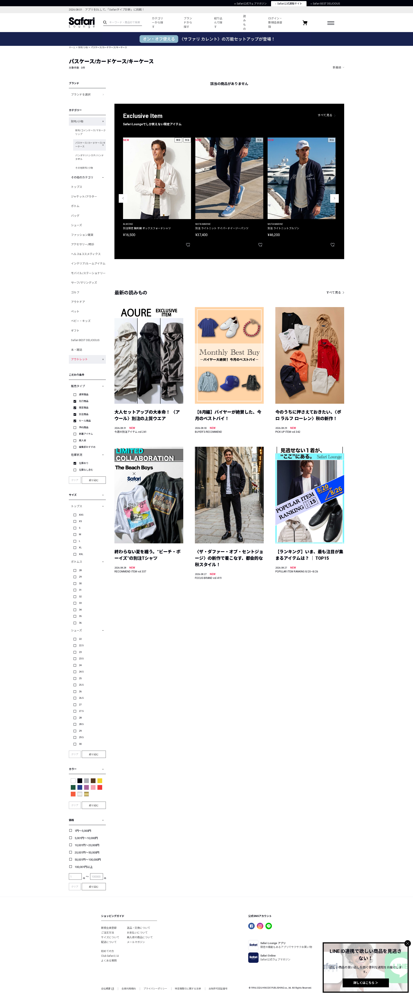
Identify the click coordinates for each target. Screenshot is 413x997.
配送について (109, 942)
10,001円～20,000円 (87, 845)
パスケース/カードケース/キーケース (90, 145)
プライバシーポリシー (155, 988)
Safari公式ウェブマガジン (252, 3)
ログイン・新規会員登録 (275, 22)
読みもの (244, 23)
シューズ (76, 225)
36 (80, 622)
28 (80, 570)
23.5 (81, 658)
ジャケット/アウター (84, 196)
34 (80, 609)
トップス (76, 187)
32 (80, 596)
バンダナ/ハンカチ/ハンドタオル (89, 157)
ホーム (72, 47)
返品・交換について (138, 927)
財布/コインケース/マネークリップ (90, 132)
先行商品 (83, 401)
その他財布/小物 (84, 168)
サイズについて (110, 937)
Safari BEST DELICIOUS (326, 3)
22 (80, 639)
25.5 (81, 684)
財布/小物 (83, 47)
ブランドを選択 (81, 94)
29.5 (81, 737)
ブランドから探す (188, 22)
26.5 (81, 698)
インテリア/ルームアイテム (88, 263)
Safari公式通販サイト (289, 3)
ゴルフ (75, 292)
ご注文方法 (107, 932)
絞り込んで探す (218, 22)
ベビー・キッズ (81, 321)
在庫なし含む (86, 469)
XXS (81, 514)
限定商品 (83, 407)
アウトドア (78, 301)
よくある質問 (109, 960)
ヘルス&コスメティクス (86, 254)
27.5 (81, 711)
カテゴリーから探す (157, 22)
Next (334, 198)
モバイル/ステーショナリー (88, 273)
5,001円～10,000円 (86, 838)
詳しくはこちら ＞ (365, 983)
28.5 (81, 724)
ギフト (75, 330)
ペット (75, 311)
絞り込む (94, 480)
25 (80, 678)
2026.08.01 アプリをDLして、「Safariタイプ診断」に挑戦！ (107, 9)
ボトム (75, 206)
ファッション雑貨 (82, 234)
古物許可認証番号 (218, 988)
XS (80, 521)
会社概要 (106, 988)
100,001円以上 (84, 867)
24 (80, 665)
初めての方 (107, 951)
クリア (74, 480)
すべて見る (325, 115)
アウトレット (79, 359)
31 (80, 590)
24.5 (81, 671)
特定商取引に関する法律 (188, 988)
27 (80, 704)
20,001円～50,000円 (87, 852)
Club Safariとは (110, 955)
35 (80, 616)
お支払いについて (137, 932)
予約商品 (83, 427)
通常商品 (83, 394)
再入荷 (82, 440)
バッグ (75, 215)
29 (80, 576)
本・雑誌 (76, 349)
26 (80, 691)
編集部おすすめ (87, 447)
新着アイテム (86, 434)
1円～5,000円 (83, 830)
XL (80, 547)
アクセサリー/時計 (82, 244)
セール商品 (85, 420)
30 (80, 583)
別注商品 (83, 414)
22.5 (81, 645)
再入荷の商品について (140, 937)
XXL (81, 554)
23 (80, 652)
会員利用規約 (129, 988)
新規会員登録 (109, 927)
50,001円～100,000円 (88, 859)
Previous (123, 198)
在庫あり (83, 463)
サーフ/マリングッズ (84, 282)
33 (80, 603)
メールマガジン (136, 942)
